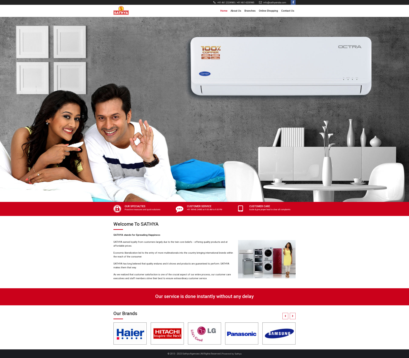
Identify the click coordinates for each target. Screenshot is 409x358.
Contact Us (287, 10)
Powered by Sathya (232, 353)
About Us (236, 10)
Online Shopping (268, 10)
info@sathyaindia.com (274, 2)
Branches (250, 10)
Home (223, 10)
